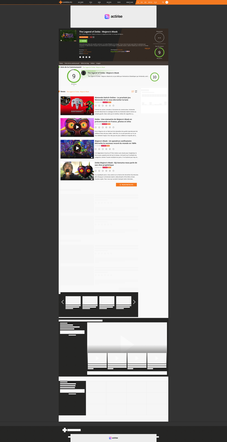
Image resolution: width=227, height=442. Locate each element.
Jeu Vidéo (80, 2)
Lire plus (147, 48)
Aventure (89, 52)
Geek (99, 2)
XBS (145, 2)
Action (84, 52)
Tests (118, 2)
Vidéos (93, 63)
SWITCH (150, 2)
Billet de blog (85, 63)
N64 (91, 37)
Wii (93, 37)
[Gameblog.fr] (65, 2)
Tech (90, 2)
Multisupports (83, 37)
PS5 (142, 2)
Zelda (85, 50)
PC (138, 2)
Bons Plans (129, 2)
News (61, 63)
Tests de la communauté (72, 63)
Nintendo (86, 53)
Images (98, 63)
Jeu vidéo (105, 102)
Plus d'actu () (127, 185)
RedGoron (92, 75)
